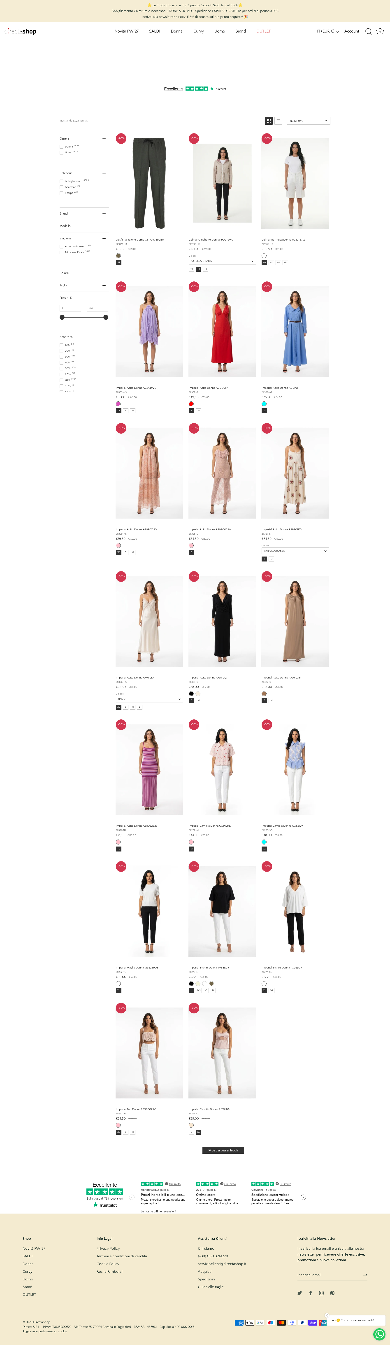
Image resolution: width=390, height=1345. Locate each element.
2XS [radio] (199, 990)
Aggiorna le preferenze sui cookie (45, 1331)
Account (351, 31)
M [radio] (133, 410)
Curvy (198, 31)
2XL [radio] (271, 990)
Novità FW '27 (127, 31)
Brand (241, 31)
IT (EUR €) (325, 31)
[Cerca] (369, 32)
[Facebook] (310, 1293)
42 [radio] (198, 269)
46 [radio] (285, 262)
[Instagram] (321, 1293)
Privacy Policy (108, 1249)
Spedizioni (206, 1279)
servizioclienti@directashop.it (222, 1264)
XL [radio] (264, 990)
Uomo (219, 31)
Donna (177, 31)
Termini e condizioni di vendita (122, 1256)
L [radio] (139, 707)
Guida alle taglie (211, 1287)
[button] (269, 121)
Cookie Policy (108, 1264)
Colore (193, 256)
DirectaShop (41, 1322)
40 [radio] (191, 269)
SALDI (154, 31)
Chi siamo (206, 1249)
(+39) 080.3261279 (213, 1256)
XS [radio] (118, 410)
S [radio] (125, 410)
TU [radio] (118, 849)
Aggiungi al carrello (149, 229)
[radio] (118, 256)
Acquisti (204, 1272)
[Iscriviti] (365, 1275)
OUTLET (263, 31)
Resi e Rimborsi (110, 1272)
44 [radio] (119, 262)
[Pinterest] (332, 1293)
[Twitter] (299, 1293)
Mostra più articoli (223, 1150)
